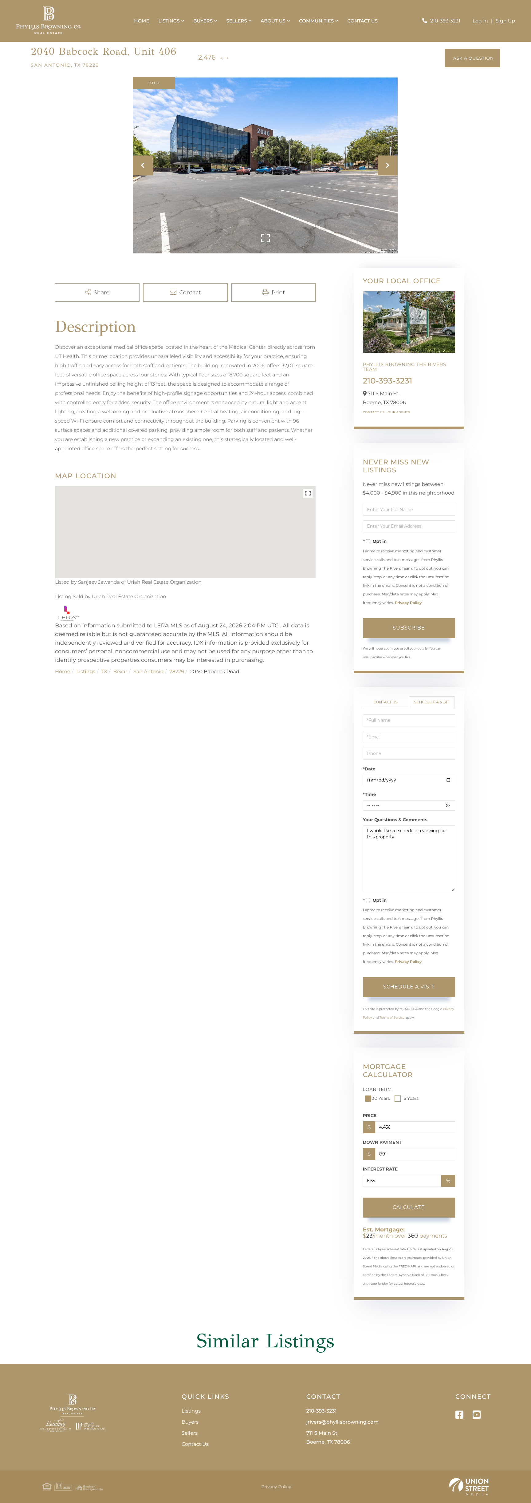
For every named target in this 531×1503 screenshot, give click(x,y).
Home (62, 672)
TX (104, 672)
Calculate (409, 1207)
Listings (85, 672)
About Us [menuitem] (273, 21)
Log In (480, 21)
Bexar (120, 672)
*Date (369, 769)
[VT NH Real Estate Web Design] (469, 1486)
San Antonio (148, 672)
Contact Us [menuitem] (363, 21)
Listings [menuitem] (169, 21)
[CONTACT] (472, 58)
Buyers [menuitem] (203, 21)
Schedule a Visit (431, 702)
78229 (176, 672)
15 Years (410, 1098)
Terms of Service (392, 1018)
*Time (369, 794)
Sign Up (505, 21)
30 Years (381, 1098)
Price (370, 1115)
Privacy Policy (408, 603)
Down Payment (382, 1142)
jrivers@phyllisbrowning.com (342, 1422)
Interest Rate (380, 1169)
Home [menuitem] (141, 21)
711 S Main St (328, 1437)
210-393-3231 (445, 21)
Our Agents (398, 412)
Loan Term (377, 1089)
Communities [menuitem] (316, 21)
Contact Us (374, 412)
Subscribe (409, 628)
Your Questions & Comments (395, 819)
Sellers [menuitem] (236, 21)
